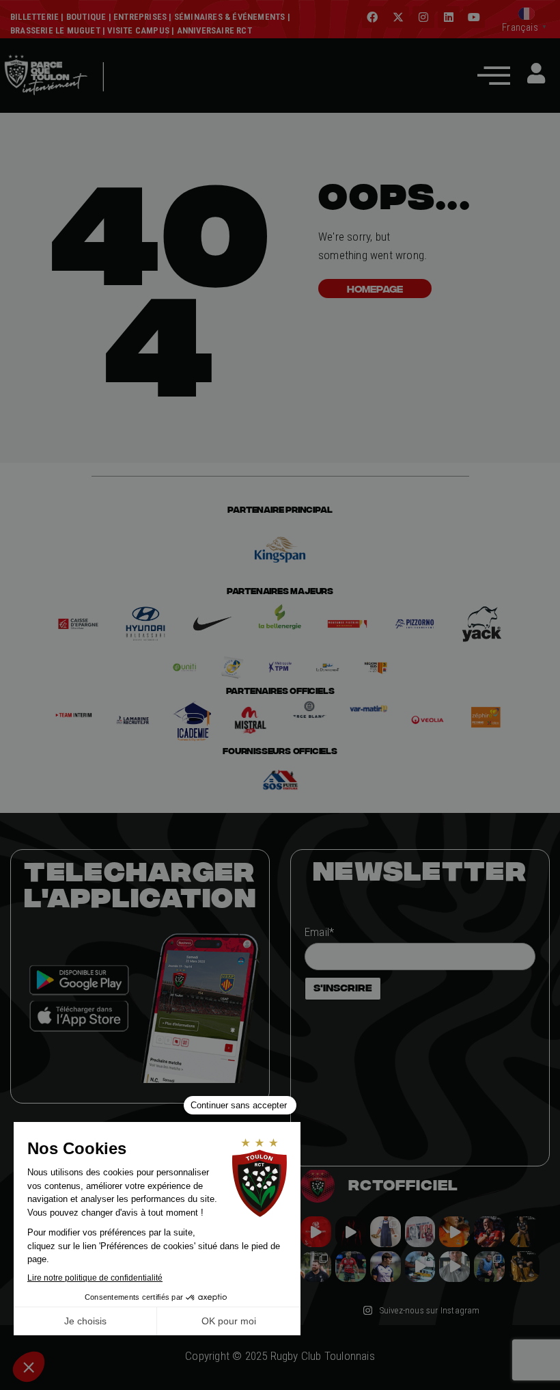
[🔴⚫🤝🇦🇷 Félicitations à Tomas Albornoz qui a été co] (350, 1266)
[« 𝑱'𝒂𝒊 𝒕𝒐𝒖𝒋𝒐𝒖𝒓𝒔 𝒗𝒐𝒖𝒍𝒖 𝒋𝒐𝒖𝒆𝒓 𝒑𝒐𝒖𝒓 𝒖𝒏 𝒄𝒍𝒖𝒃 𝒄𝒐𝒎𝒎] (454, 1266)
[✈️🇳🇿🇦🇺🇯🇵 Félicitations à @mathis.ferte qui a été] (385, 1266)
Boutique (86, 17)
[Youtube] (474, 17)
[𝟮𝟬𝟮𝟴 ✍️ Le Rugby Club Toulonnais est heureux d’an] (420, 1231)
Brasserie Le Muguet (55, 30)
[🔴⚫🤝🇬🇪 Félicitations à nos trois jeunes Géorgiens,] (489, 1266)
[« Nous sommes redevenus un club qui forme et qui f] (315, 1266)
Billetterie (34, 17)
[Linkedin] (449, 17)
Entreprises (140, 17)
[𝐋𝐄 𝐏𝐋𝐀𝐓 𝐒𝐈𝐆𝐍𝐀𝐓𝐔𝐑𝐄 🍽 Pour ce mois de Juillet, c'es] (385, 1231)
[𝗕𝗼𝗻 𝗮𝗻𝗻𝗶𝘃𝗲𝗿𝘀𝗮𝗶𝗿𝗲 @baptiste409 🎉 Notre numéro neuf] (524, 1266)
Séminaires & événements (229, 17)
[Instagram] (423, 17)
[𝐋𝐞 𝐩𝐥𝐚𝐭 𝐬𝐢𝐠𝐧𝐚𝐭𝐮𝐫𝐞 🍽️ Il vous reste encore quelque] (420, 1266)
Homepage (375, 288)
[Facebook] (373, 17)
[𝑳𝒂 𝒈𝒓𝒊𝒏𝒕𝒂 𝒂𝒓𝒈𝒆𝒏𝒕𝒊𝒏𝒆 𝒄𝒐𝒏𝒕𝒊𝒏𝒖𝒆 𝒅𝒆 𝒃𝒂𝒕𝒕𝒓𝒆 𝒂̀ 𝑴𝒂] (454, 1231)
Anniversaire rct (214, 30)
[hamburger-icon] (122, 97)
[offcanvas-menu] (494, 74)
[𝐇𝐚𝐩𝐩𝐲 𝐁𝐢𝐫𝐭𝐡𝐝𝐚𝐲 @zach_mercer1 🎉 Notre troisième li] (524, 1231)
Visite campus (137, 30)
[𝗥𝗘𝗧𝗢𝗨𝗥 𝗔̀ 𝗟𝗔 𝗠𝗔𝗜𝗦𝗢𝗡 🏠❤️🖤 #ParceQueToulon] (350, 1231)
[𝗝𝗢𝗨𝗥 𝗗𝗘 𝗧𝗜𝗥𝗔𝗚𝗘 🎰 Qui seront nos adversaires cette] (315, 1231)
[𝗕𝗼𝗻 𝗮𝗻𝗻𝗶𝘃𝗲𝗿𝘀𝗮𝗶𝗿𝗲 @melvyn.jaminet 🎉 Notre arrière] (489, 1231)
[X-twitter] (398, 17)
